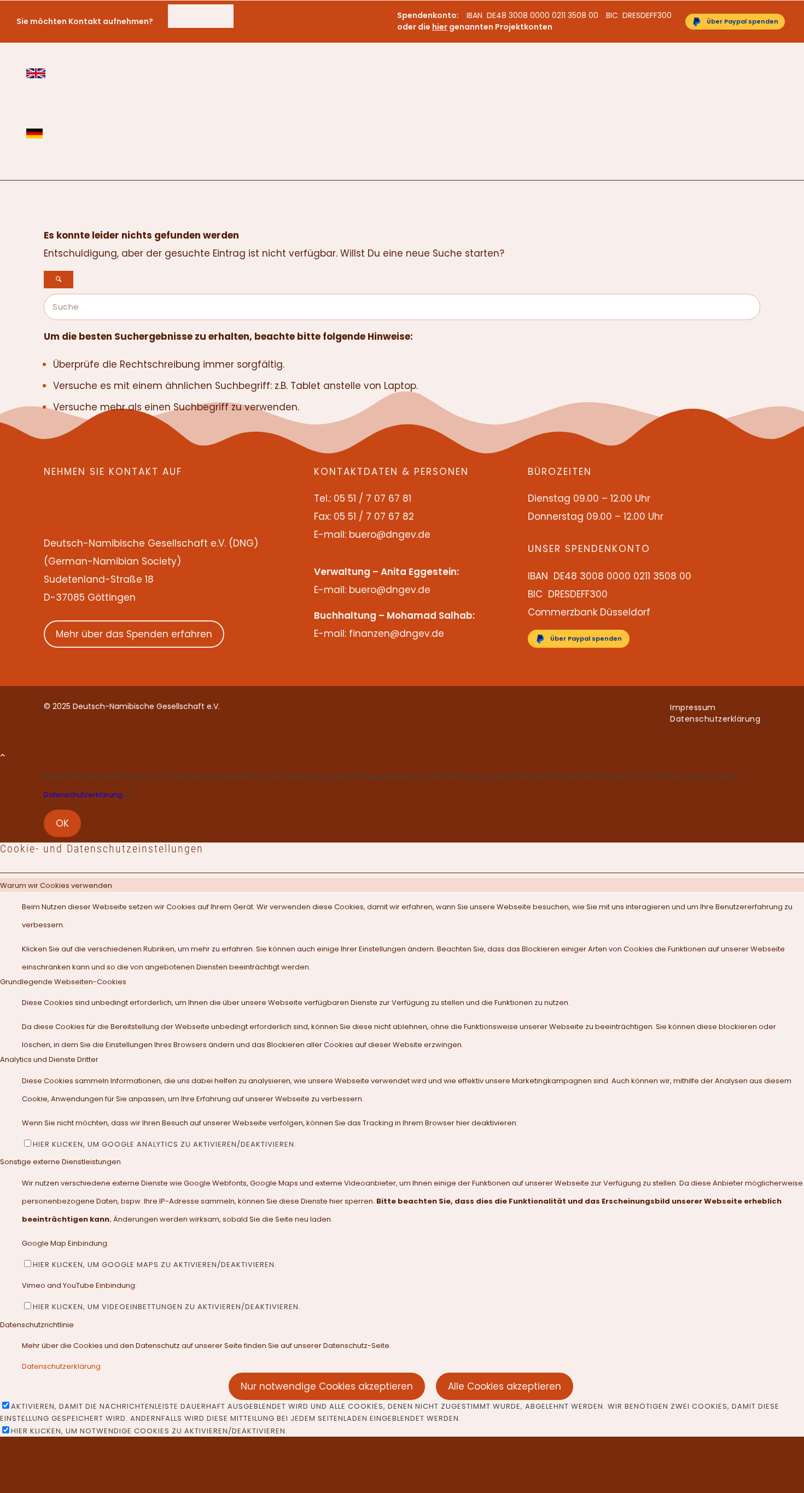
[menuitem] (201, 10)
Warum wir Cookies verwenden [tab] (56, 885)
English (36, 73)
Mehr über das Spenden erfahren (134, 634)
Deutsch (36, 133)
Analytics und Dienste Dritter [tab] (49, 1059)
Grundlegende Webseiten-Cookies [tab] (63, 982)
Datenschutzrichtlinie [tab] (37, 1325)
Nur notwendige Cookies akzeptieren (327, 1386)
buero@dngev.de (201, 21)
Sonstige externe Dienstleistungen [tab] (60, 1162)
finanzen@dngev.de (396, 633)
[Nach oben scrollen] (2, 755)
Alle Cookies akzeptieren (504, 1386)
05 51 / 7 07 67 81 (200, 9)
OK (62, 823)
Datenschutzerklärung (83, 794)
